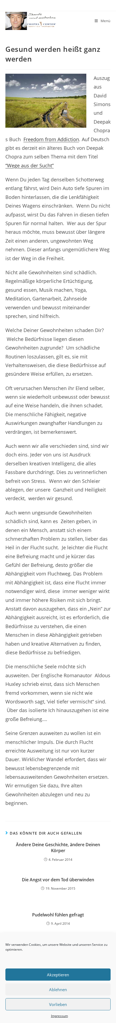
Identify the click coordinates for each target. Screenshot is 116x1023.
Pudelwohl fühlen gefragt (58, 915)
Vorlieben (58, 1004)
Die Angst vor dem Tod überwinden (58, 880)
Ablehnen (58, 989)
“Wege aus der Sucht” (29, 165)
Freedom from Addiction (51, 139)
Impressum (59, 1016)
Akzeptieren (58, 974)
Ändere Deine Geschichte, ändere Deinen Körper (58, 847)
